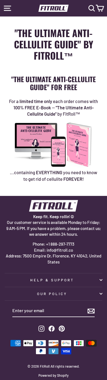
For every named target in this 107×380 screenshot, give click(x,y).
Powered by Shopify (53, 375)
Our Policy (52, 294)
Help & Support (52, 280)
